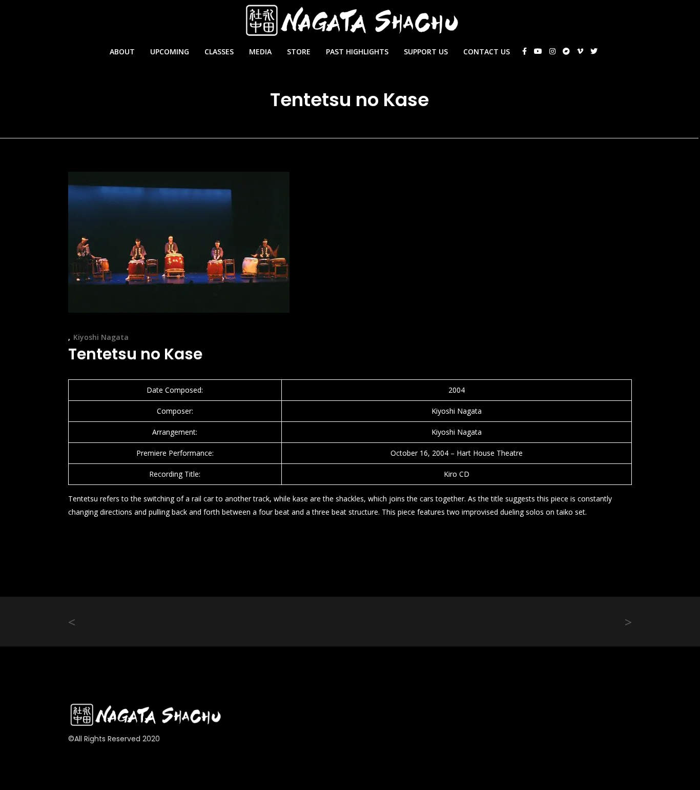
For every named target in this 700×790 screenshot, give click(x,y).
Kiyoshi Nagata (101, 337)
